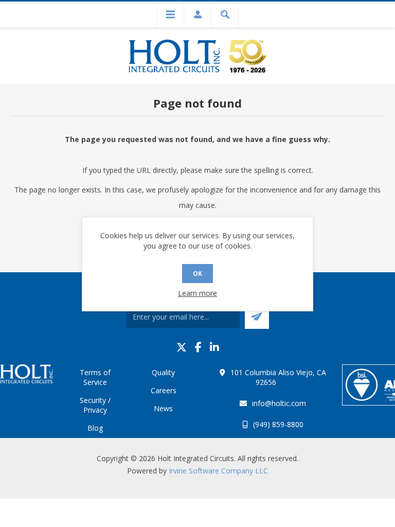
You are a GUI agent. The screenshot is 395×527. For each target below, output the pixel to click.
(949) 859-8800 (278, 424)
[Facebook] (198, 347)
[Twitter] (181, 347)
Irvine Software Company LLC (218, 471)
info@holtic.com (279, 403)
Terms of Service (95, 377)
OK (197, 273)
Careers (163, 390)
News (163, 408)
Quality (163, 372)
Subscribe (257, 317)
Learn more (197, 293)
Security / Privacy (95, 405)
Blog (95, 428)
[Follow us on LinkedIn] (214, 347)
